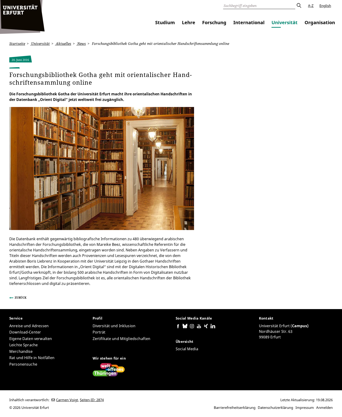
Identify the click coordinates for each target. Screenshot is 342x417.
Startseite (17, 43)
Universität (285, 22)
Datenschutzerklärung (275, 407)
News (81, 43)
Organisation (320, 22)
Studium (165, 22)
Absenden (298, 5)
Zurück (21, 298)
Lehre (188, 22)
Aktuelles (63, 43)
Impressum (304, 407)
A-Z (311, 5)
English (325, 5)
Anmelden (324, 407)
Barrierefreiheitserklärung (234, 407)
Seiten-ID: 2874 (92, 399)
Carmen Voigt (67, 399)
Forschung (214, 22)
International (249, 22)
